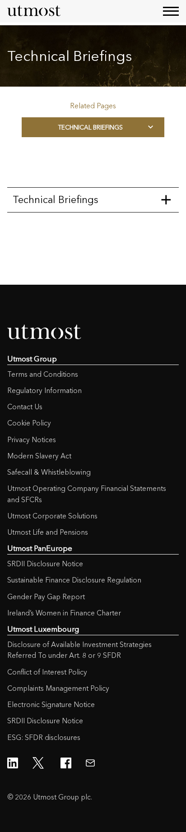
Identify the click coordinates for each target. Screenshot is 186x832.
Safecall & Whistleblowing (49, 472)
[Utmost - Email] (90, 763)
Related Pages (93, 106)
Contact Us (24, 406)
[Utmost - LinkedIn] (12, 763)
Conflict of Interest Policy (47, 672)
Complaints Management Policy (58, 688)
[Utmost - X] (39, 763)
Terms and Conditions (42, 374)
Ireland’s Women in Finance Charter (64, 613)
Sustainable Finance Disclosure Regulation (74, 580)
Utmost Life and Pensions (47, 532)
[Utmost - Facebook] (65, 763)
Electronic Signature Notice (51, 704)
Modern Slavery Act (39, 456)
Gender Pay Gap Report (46, 596)
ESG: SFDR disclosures (43, 737)
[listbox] (93, 127)
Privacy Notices (31, 439)
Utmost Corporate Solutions (52, 516)
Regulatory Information (44, 390)
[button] (171, 11)
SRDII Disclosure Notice (45, 563)
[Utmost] (34, 11)
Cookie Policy (29, 423)
